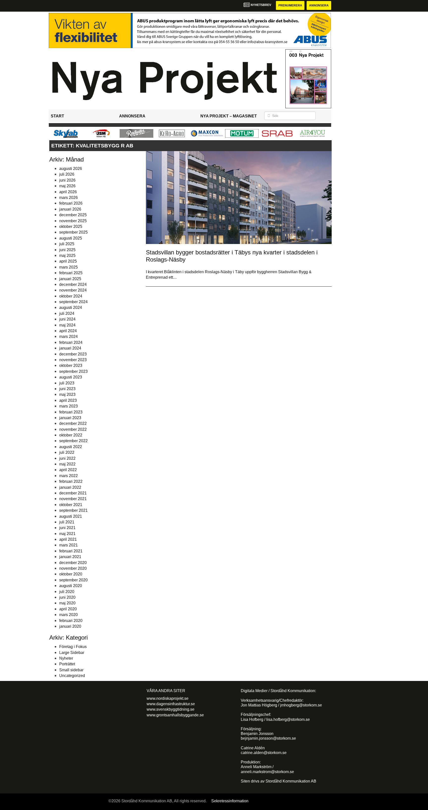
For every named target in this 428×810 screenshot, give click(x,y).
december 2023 (73, 354)
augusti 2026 (70, 168)
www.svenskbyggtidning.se (170, 709)
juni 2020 (67, 597)
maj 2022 (67, 464)
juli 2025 (66, 244)
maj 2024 (67, 325)
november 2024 (73, 290)
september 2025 (73, 232)
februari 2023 (70, 412)
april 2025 (68, 261)
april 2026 (68, 192)
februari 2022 (70, 481)
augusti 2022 (70, 447)
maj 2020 (67, 603)
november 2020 (73, 568)
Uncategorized (72, 676)
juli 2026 (66, 174)
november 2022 (73, 429)
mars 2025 (68, 267)
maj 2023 (67, 394)
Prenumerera (290, 5)
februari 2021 (70, 551)
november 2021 (73, 499)
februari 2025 (70, 273)
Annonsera (319, 5)
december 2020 (73, 563)
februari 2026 (70, 203)
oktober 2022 (70, 435)
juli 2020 (66, 592)
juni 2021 (67, 528)
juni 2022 (67, 458)
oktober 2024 (70, 296)
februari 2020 (70, 621)
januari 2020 (70, 626)
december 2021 (73, 493)
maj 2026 (67, 186)
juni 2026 (67, 180)
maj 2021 (67, 534)
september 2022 (73, 441)
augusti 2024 (70, 307)
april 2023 (68, 400)
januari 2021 (70, 557)
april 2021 (68, 539)
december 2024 (73, 284)
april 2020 (68, 609)
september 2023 (73, 371)
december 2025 (73, 215)
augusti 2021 (70, 516)
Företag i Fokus (73, 647)
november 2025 (73, 221)
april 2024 (68, 331)
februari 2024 (70, 342)
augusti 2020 (70, 586)
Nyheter (66, 658)
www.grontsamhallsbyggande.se (175, 715)
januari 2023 (70, 418)
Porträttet (67, 664)
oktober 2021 (70, 505)
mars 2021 (68, 545)
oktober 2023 (70, 365)
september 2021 (73, 510)
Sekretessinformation (229, 801)
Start (57, 116)
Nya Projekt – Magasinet (228, 116)
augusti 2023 (70, 377)
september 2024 (73, 302)
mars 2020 (68, 615)
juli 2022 (66, 452)
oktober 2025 (70, 226)
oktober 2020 (70, 574)
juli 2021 (66, 522)
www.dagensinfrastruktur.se (171, 704)
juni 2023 (67, 389)
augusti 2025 (70, 238)
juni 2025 (67, 250)
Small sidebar (71, 670)
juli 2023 (66, 383)
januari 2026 (70, 209)
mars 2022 (68, 476)
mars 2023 (68, 406)
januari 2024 (70, 348)
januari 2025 (70, 279)
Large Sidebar (71, 652)
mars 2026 (68, 197)
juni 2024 (67, 319)
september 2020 (73, 580)
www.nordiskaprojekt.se (167, 698)
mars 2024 (68, 336)
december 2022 (73, 423)
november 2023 (73, 360)
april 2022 (68, 470)
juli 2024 (66, 313)
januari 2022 (70, 487)
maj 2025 (67, 255)
